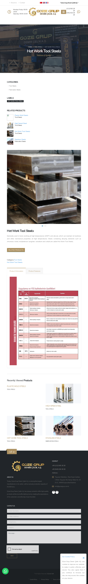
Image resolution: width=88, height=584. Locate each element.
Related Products (16, 250)
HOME (30, 47)
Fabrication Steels (15, 90)
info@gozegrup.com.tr (62, 486)
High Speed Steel (21, 123)
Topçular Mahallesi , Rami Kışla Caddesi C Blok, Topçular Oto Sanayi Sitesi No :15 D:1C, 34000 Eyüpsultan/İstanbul (68, 480)
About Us (14, 3)
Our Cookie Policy (68, 557)
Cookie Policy (33, 579)
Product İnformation (16, 271)
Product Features (34, 271)
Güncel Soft (50, 574)
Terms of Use (56, 579)
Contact (22, 3)
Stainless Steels (20, 139)
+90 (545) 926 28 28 (58, 469)
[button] (42, 226)
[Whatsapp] (5, 571)
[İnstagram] (56, 492)
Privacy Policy (45, 579)
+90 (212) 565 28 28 (58, 466)
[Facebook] (53, 492)
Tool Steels (38, 47)
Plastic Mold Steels (21, 115)
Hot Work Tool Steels (22, 131)
